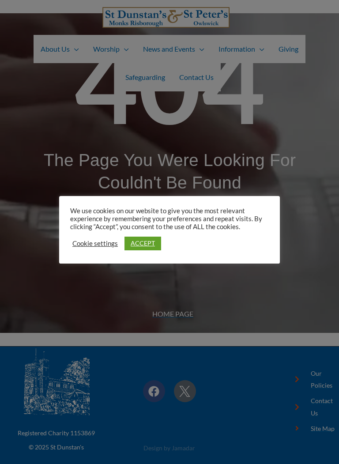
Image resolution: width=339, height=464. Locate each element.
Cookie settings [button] (95, 243)
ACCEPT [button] (143, 243)
